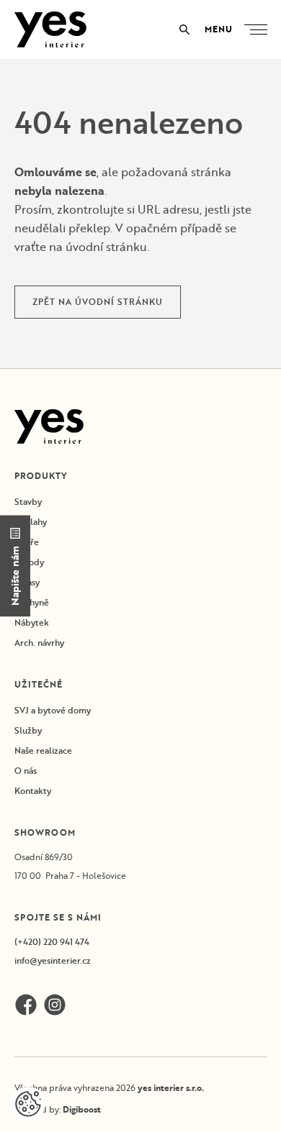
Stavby (28, 502)
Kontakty (32, 791)
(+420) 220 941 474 (51, 942)
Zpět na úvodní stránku (97, 302)
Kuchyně (31, 602)
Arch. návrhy (39, 642)
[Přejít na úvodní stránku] (50, 29)
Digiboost (82, 1109)
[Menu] (258, 29)
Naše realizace (43, 750)
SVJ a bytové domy (52, 710)
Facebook (25, 1004)
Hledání (184, 29)
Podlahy (30, 522)
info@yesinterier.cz (52, 960)
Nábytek (31, 622)
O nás (25, 770)
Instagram (54, 1004)
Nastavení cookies (28, 1104)
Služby (28, 730)
